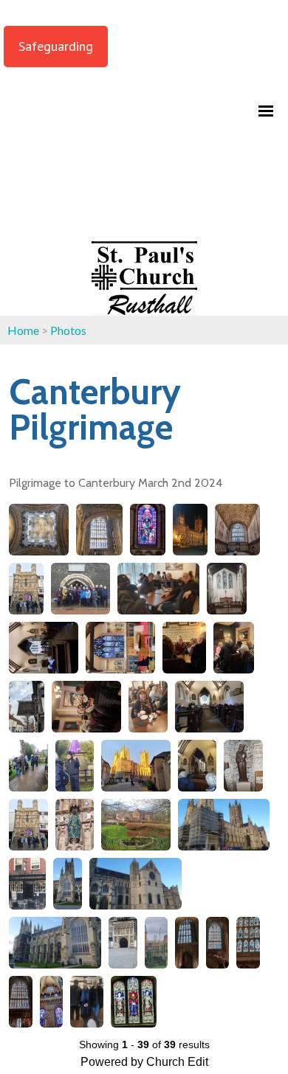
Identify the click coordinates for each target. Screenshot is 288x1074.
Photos (68, 330)
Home (23, 330)
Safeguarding (55, 46)
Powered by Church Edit (144, 1062)
